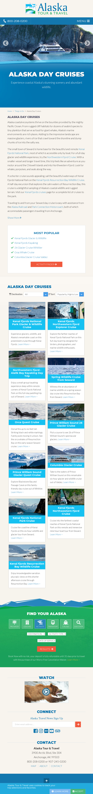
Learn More (61, 791)
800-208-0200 (36, 761)
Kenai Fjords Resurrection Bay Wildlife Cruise (60, 179)
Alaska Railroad (19, 206)
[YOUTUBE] (52, 731)
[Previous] (6, 48)
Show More (13, 217)
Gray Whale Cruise (24, 252)
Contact (56, 766)
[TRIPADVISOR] (57, 731)
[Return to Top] (46, 781)
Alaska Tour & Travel (46, 9)
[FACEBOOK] (36, 731)
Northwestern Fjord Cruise (61, 157)
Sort (52, 294)
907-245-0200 (57, 761)
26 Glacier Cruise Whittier (28, 247)
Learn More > (24, 344)
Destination (16, 294)
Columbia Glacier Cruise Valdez (31, 257)
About (44, 766)
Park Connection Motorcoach (47, 206)
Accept (78, 791)
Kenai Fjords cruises (35, 192)
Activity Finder (45, 264)
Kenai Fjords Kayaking (26, 242)
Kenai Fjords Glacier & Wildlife (30, 238)
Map (33, 766)
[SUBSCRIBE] (78, 724)
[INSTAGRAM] (41, 731)
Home (9, 111)
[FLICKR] (46, 731)
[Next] (87, 48)
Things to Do (19, 111)
